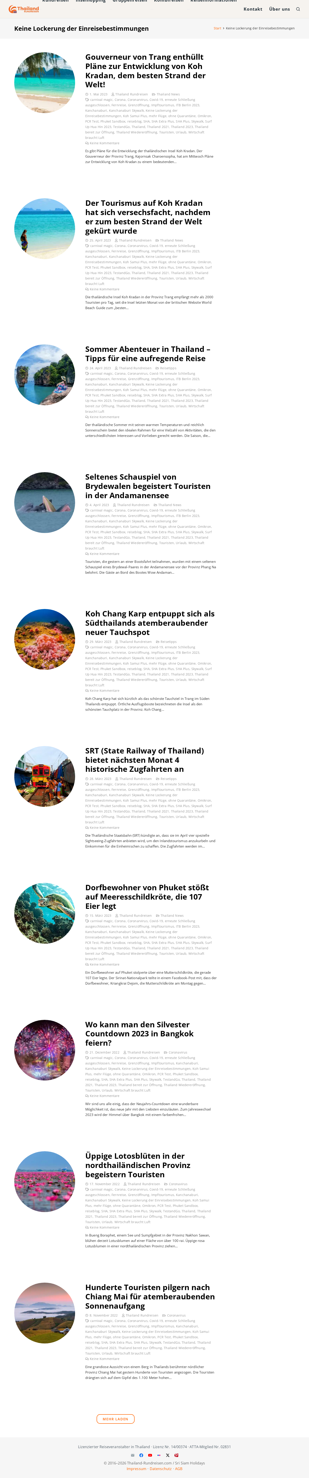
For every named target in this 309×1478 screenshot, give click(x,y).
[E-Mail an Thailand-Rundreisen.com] (132, 1455)
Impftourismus (162, 105)
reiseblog (134, 121)
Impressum (136, 1468)
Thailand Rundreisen (131, 94)
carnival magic (101, 100)
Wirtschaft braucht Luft (132, 1090)
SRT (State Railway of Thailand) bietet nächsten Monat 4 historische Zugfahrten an (144, 759)
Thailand (138, 127)
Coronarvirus (138, 100)
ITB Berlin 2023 (187, 105)
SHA (146, 121)
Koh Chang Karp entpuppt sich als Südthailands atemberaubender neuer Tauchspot (150, 622)
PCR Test (92, 121)
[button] (298, 9)
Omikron (204, 116)
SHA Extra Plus (163, 121)
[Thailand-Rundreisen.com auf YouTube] (150, 1455)
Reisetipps (168, 368)
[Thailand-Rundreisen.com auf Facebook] (141, 1455)
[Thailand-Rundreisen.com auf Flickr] (158, 1455)
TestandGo (121, 127)
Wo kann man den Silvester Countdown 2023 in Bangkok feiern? (139, 1033)
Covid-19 (156, 100)
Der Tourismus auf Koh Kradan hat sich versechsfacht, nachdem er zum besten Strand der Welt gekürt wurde (147, 217)
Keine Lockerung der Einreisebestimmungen (156, 1069)
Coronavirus (178, 1052)
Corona (120, 100)
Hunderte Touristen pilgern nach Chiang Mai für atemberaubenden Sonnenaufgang (150, 1296)
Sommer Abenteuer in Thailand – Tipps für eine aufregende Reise (147, 353)
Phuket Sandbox (112, 121)
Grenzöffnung (139, 105)
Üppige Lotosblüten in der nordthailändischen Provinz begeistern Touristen (137, 1165)
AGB (178, 1468)
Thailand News (168, 94)
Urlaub (181, 132)
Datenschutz (161, 1468)
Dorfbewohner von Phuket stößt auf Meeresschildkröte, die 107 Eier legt (147, 896)
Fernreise (119, 105)
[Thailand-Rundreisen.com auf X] (167, 1455)
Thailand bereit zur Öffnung (140, 1085)
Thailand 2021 (158, 127)
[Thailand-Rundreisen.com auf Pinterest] (176, 1455)
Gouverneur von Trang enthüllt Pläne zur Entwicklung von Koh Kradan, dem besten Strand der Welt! (145, 71)
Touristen (166, 132)
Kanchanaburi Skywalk (126, 111)
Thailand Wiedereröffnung (136, 132)
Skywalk (197, 121)
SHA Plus (182, 121)
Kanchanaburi (96, 111)
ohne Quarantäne (182, 116)
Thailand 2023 (182, 127)
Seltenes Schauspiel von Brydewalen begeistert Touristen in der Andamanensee (148, 485)
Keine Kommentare (104, 143)
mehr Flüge (157, 116)
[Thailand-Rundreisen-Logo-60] (24, 9)
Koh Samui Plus (135, 116)
